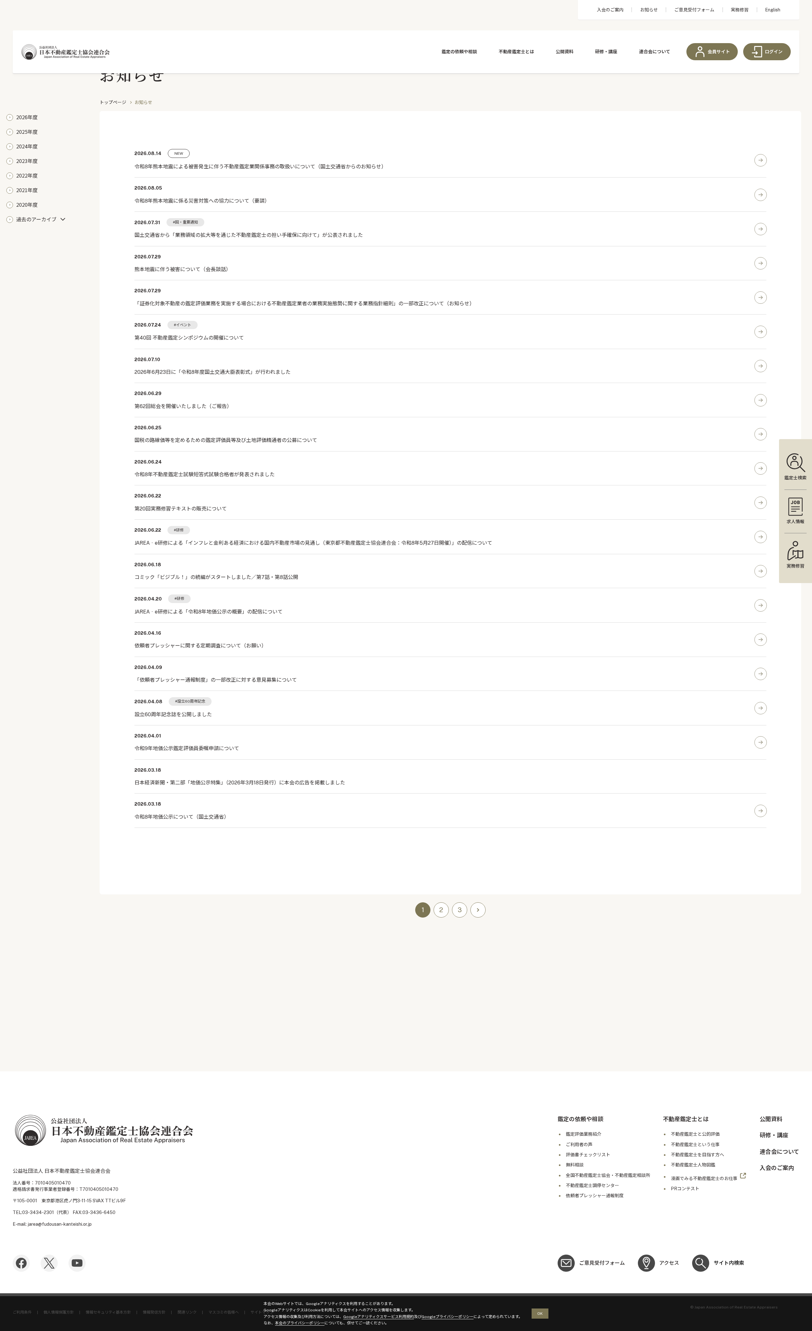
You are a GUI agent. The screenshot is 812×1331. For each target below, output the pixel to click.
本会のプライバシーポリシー (299, 1323)
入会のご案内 (610, 10)
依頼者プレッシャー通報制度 (595, 1195)
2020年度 (27, 204)
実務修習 (740, 10)
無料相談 (575, 1164)
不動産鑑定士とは (516, 51)
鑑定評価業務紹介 (583, 1134)
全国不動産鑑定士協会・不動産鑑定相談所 (608, 1175)
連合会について (654, 51)
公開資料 (564, 51)
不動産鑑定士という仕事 (695, 1144)
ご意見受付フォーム (694, 10)
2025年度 (27, 131)
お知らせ (649, 10)
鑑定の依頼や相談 (459, 51)
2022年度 (27, 175)
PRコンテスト (685, 1188)
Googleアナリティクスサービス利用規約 (378, 1317)
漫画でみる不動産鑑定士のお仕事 (704, 1178)
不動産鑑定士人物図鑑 (693, 1164)
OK (540, 1313)
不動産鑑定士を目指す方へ (697, 1154)
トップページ (113, 102)
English (772, 10)
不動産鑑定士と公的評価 (695, 1134)
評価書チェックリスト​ (588, 1154)
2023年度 (27, 161)
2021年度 (27, 190)
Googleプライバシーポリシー (448, 1317)
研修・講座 (606, 51)
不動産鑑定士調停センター (592, 1185)
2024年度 (27, 146)
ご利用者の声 (579, 1144)
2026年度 (27, 117)
